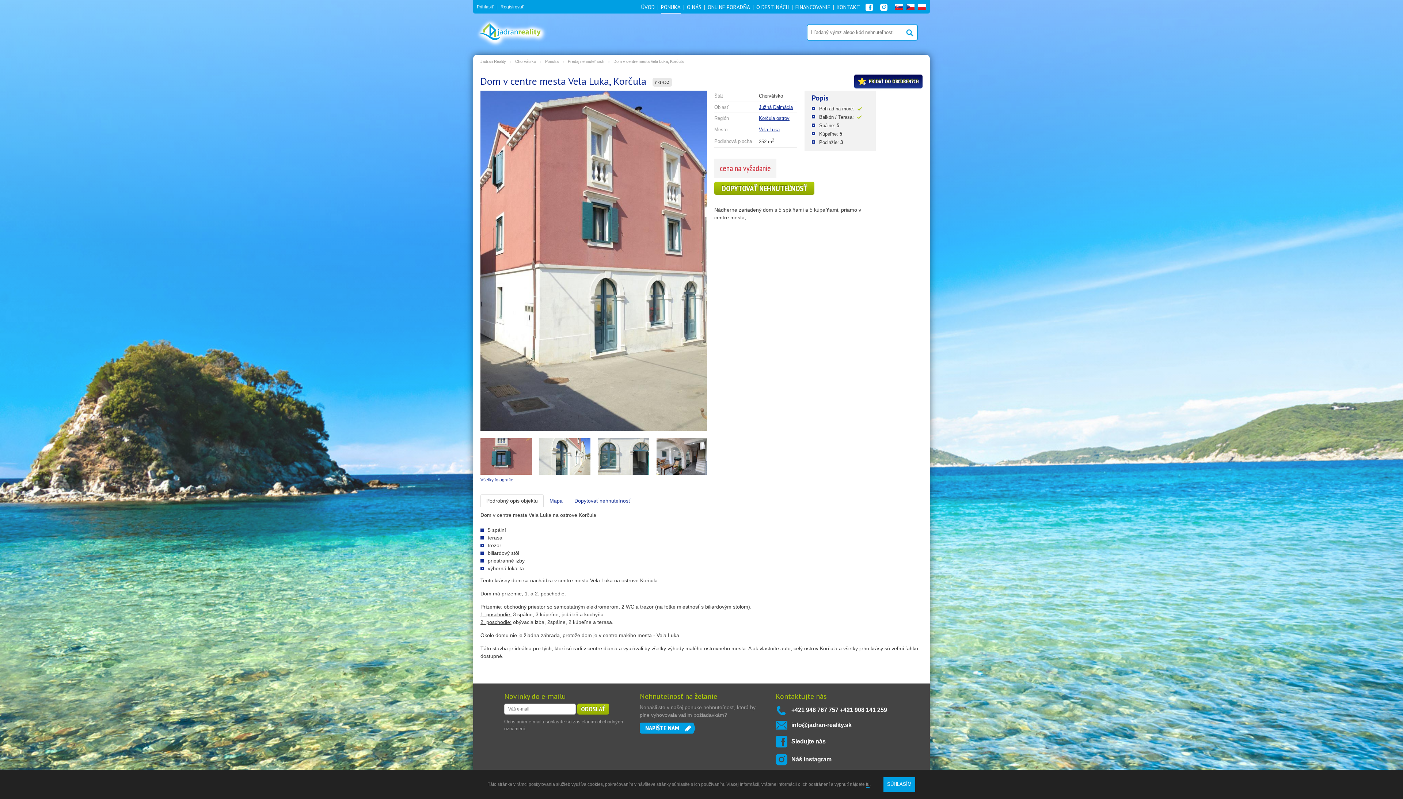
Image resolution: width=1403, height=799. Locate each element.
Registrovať (512, 7)
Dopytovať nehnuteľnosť (764, 188)
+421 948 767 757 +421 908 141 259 (839, 710)
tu (868, 784)
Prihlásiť (485, 7)
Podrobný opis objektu (512, 501)
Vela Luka (769, 129)
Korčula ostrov (774, 118)
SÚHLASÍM (899, 784)
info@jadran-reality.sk (821, 725)
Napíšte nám (662, 728)
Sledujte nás (808, 741)
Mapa (556, 501)
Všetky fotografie (496, 479)
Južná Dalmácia (776, 107)
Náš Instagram (811, 759)
